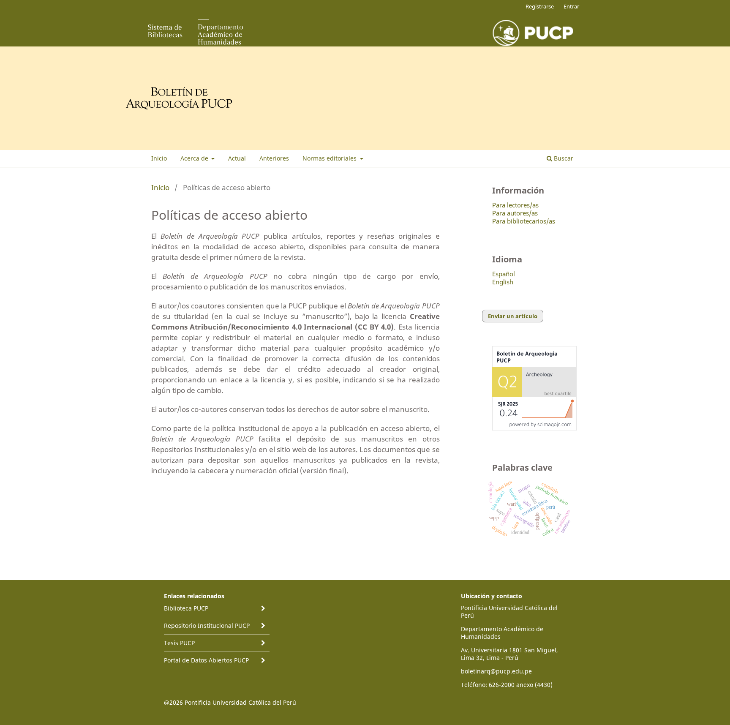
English (502, 282)
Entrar (571, 6)
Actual (237, 158)
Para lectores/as (515, 205)
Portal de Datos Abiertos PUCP (206, 660)
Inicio (159, 158)
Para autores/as (515, 213)
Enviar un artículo (512, 316)
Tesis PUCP (179, 643)
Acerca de (195, 158)
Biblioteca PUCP (186, 608)
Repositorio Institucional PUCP (207, 625)
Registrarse (540, 6)
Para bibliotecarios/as (523, 221)
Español (503, 274)
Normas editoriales (330, 158)
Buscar (562, 158)
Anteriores (274, 158)
